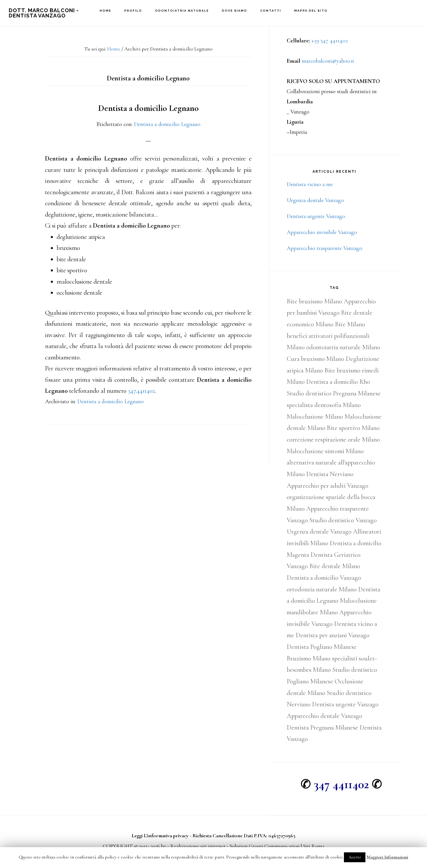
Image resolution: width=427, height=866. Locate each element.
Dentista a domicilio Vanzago (324, 578)
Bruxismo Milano (309, 658)
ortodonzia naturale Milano (322, 589)
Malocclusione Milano (315, 417)
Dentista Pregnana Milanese (322, 727)
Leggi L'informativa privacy (160, 835)
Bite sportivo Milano (353, 428)
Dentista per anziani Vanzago (332, 635)
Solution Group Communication (264, 846)
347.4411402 (141, 391)
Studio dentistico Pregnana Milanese (334, 393)
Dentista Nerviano (330, 474)
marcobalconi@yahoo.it (328, 60)
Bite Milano (350, 324)
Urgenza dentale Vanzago (315, 200)
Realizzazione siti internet (197, 846)
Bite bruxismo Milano (314, 301)
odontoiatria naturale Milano (343, 347)
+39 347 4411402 (329, 40)
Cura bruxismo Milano (315, 359)
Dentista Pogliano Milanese (322, 647)
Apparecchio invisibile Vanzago (322, 232)
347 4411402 (341, 784)
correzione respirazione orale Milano (333, 439)
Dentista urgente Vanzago (316, 216)
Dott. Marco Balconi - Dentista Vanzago (44, 13)
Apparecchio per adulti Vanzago (327, 486)
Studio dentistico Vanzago (343, 520)
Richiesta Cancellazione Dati (223, 835)
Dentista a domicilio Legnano (148, 108)
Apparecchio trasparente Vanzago (324, 248)
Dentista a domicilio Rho (338, 382)
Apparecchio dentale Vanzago (324, 716)
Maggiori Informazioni (387, 857)
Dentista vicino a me (310, 184)
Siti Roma (313, 846)
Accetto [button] (355, 857)
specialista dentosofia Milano (324, 405)
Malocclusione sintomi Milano (325, 451)
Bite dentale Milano (334, 566)
